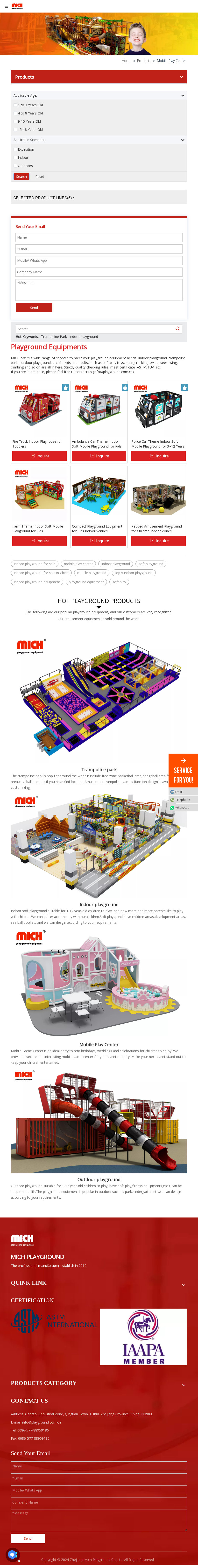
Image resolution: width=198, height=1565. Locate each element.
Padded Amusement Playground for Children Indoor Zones (156, 528)
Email (179, 792)
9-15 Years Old (29, 121)
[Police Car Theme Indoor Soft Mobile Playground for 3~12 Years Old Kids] (158, 409)
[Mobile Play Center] (99, 983)
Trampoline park (99, 769)
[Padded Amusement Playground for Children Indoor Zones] (158, 494)
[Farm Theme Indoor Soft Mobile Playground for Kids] (39, 494)
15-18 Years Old (30, 129)
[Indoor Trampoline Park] (99, 694)
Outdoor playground (99, 1179)
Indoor (23, 157)
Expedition (26, 149)
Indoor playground (83, 336)
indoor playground (115, 564)
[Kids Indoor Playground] (99, 845)
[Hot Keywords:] (177, 329)
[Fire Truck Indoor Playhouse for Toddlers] (39, 409)
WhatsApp (182, 808)
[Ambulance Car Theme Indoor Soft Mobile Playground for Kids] (99, 409)
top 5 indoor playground (134, 572)
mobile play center (78, 564)
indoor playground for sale (34, 564)
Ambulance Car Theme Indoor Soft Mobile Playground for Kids (97, 443)
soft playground (151, 564)
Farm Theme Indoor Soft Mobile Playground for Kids (37, 528)
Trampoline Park (54, 336)
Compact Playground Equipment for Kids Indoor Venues (97, 528)
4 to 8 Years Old (30, 113)
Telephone (182, 800)
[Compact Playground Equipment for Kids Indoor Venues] (99, 494)
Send (34, 307)
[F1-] (99, 1120)
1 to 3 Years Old (30, 105)
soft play (119, 582)
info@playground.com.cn (113, 371)
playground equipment (86, 582)
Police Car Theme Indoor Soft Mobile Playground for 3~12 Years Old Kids (158, 444)
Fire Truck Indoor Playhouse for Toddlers (37, 443)
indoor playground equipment (37, 582)
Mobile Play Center (99, 1044)
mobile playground (91, 572)
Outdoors (25, 165)
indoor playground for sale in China (41, 572)
